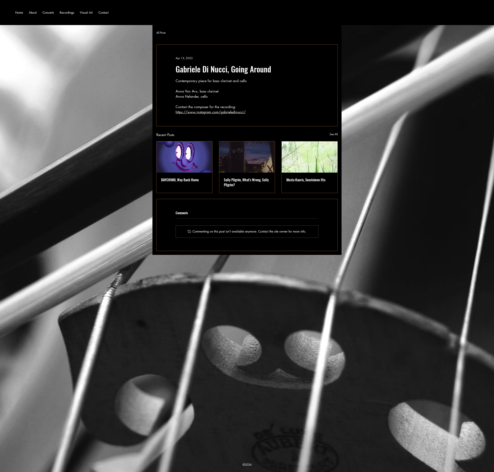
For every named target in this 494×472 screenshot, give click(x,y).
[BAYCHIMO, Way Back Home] (184, 157)
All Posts (161, 32)
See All (334, 134)
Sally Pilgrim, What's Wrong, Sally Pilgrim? (246, 182)
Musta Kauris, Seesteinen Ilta (305, 179)
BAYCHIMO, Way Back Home (180, 179)
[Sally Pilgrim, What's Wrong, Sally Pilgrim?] (247, 157)
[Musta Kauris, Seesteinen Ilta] (310, 157)
